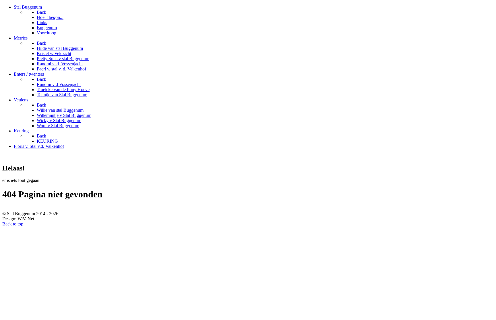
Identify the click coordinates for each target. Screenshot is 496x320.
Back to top (12, 223)
